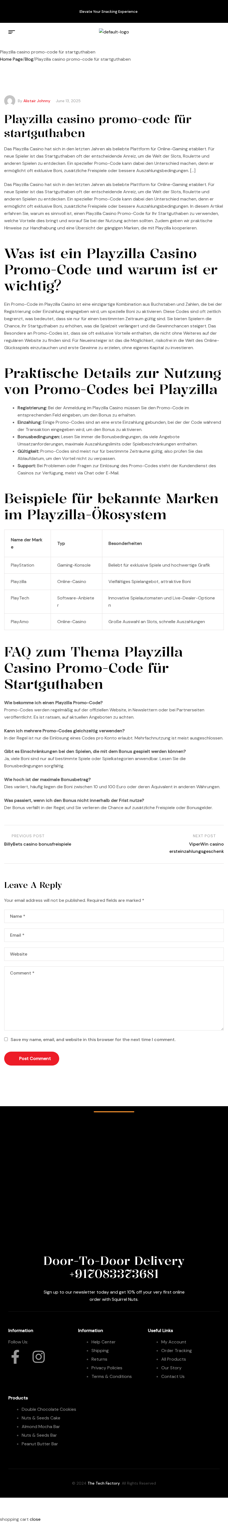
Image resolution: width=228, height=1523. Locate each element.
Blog (29, 59)
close (35, 1519)
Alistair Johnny (36, 100)
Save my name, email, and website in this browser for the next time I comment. (93, 1039)
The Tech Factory (104, 1483)
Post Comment (35, 1058)
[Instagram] (32, 10)
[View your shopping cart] (213, 32)
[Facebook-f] (15, 10)
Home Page (11, 59)
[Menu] (12, 32)
